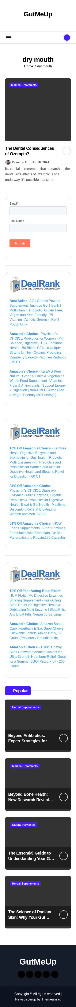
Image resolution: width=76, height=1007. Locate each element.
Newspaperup (25, 999)
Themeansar (50, 999)
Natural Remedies (23, 824)
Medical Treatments (24, 85)
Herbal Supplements (25, 707)
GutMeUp (38, 14)
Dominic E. (20, 162)
